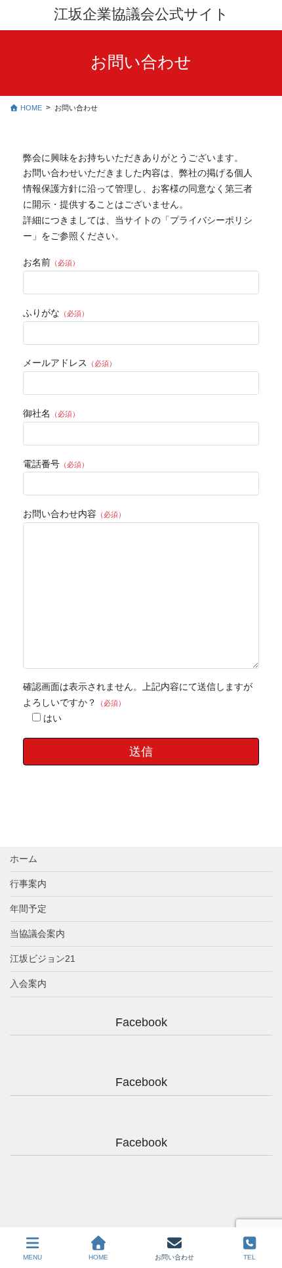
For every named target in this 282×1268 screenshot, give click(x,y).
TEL (249, 1257)
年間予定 (28, 908)
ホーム (23, 858)
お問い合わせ (174, 1257)
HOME (98, 1257)
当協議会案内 (37, 933)
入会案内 (28, 983)
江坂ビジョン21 (42, 958)
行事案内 (28, 883)
